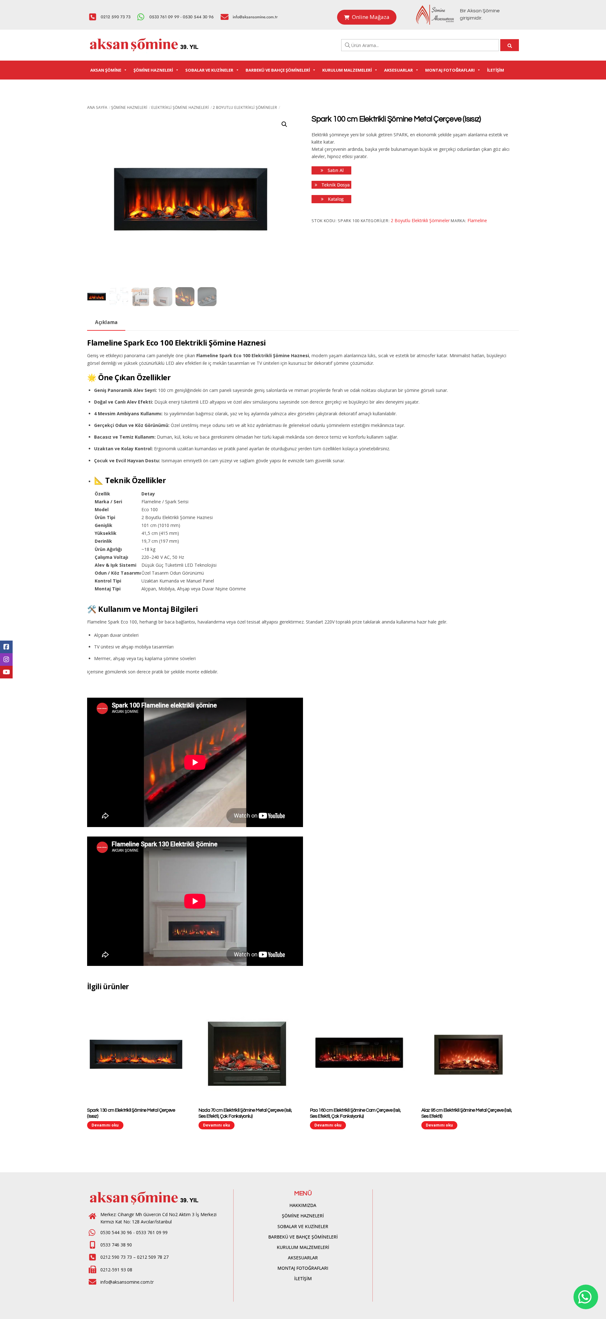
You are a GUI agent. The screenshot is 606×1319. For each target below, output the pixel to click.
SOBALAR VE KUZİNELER (209, 70)
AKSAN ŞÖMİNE (105, 70)
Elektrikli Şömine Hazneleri (180, 107)
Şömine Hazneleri (129, 107)
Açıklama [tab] (106, 322)
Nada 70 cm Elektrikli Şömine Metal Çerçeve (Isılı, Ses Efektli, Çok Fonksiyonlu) (245, 1113)
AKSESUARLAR (398, 70)
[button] (284, 124)
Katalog (335, 199)
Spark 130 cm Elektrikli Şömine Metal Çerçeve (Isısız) (131, 1113)
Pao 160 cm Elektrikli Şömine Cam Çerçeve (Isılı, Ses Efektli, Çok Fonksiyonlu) (355, 1113)
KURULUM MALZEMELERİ (347, 70)
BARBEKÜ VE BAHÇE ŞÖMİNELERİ (278, 70)
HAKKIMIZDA (302, 1205)
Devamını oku (105, 1124)
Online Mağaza (370, 17)
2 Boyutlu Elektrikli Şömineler (245, 107)
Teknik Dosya (335, 185)
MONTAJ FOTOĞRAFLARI (450, 70)
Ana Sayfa (97, 107)
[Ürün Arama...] (509, 45)
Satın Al (335, 170)
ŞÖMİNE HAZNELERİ (153, 70)
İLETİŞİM (495, 70)
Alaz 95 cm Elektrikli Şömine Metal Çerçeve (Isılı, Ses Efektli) (466, 1113)
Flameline (477, 220)
